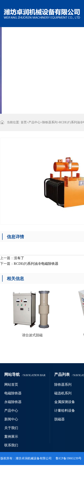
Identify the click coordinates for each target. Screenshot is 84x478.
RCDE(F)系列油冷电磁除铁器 (36, 263)
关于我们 (27, 61)
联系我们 (62, 61)
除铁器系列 (49, 122)
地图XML (64, 471)
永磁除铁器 (50, 34)
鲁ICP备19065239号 (68, 458)
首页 (24, 122)
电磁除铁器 (29, 34)
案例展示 (44, 61)
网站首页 (10, 34)
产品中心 (68, 34)
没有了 (19, 258)
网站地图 (47, 471)
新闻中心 (10, 61)
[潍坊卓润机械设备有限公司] (42, 10)
